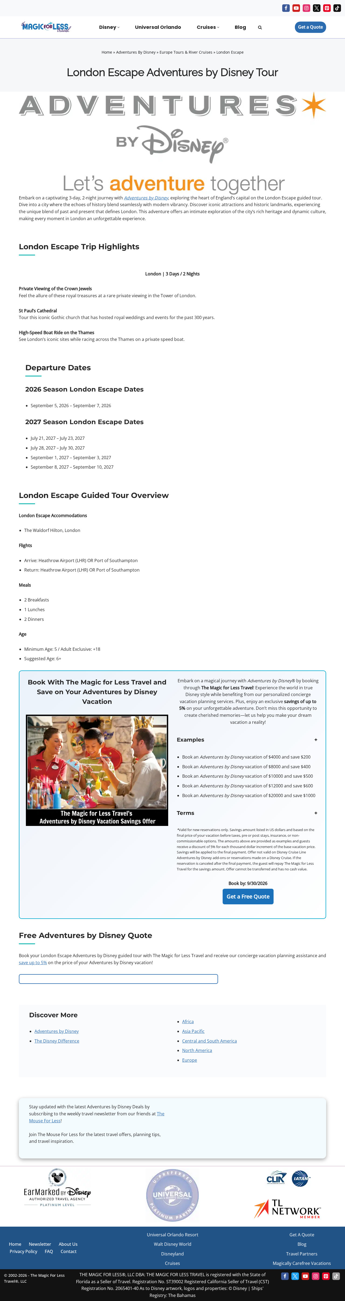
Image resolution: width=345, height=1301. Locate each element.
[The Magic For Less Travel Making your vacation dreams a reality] (46, 27)
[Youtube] (296, 8)
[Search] (260, 27)
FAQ (49, 1251)
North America (197, 1050)
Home (107, 52)
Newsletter (40, 1244)
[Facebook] (286, 8)
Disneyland (172, 1254)
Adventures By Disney (136, 52)
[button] (118, 27)
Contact (69, 1251)
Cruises (172, 1263)
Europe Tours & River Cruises (186, 52)
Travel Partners (302, 1254)
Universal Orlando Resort (172, 1235)
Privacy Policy (23, 1251)
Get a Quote (310, 27)
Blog (240, 27)
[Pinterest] (327, 8)
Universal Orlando (158, 27)
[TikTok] (337, 8)
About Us (68, 1244)
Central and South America (209, 1041)
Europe (189, 1060)
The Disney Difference (56, 1041)
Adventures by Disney (56, 1031)
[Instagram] (306, 8)
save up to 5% (33, 963)
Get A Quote (301, 1235)
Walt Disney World (172, 1244)
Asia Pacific (193, 1031)
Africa (188, 1022)
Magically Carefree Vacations (302, 1263)
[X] (316, 8)
